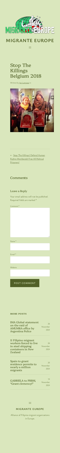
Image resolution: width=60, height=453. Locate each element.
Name (13, 241)
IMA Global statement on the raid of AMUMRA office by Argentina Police (24, 327)
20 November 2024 (46, 365)
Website (13, 267)
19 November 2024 (46, 382)
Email (13, 254)
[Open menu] (30, 47)
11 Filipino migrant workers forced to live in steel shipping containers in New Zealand (24, 346)
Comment (15, 206)
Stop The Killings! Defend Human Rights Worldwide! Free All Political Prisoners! (27, 159)
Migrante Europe (30, 40)
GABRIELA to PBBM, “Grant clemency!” (23, 382)
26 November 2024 (46, 326)
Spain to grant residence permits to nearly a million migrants (23, 366)
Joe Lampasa (24, 82)
